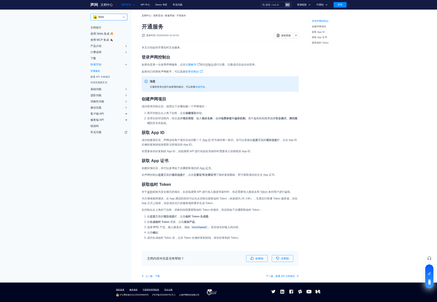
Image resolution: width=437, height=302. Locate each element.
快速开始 (95, 64)
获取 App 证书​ (319, 37)
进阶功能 (95, 95)
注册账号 (190, 64)
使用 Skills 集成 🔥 (102, 33)
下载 (93, 58)
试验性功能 (97, 101)
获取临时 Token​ (320, 42)
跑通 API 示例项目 (100, 76)
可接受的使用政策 (151, 290)
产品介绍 (95, 46)
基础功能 (95, 89)
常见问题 (177, 4)
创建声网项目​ (319, 26)
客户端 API (97, 113)
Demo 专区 (161, 4)
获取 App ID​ (318, 32)
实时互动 (158, 15)
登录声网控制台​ (320, 21)
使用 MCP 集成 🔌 (101, 39)
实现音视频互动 (98, 82)
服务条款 (133, 290)
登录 (340, 4)
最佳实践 (95, 107)
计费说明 (95, 52)
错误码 (94, 126)
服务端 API (97, 119)
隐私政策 (120, 290)
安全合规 (168, 290)
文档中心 (107, 4)
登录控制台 (192, 71)
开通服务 (95, 71)
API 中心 (145, 4)
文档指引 (95, 27)
